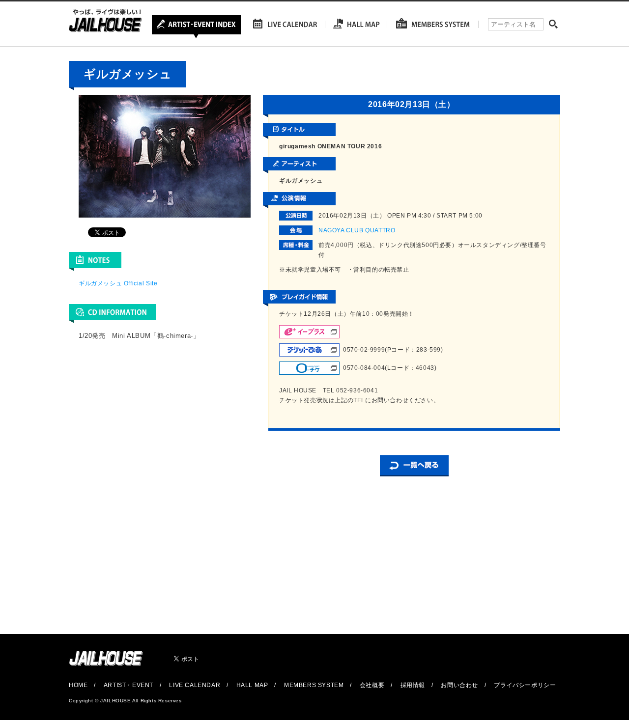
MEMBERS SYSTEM (313, 685)
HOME (78, 685)
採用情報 (412, 685)
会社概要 (372, 685)
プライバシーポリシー (525, 685)
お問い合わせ (459, 685)
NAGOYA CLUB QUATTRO (356, 230)
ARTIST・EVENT (128, 685)
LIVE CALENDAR (194, 685)
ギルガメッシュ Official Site (118, 283)
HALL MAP (252, 685)
